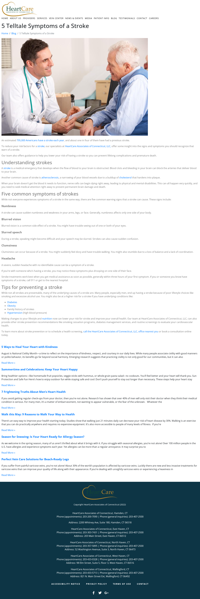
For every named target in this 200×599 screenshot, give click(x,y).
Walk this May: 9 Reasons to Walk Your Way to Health (38, 414)
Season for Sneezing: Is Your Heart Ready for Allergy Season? (42, 436)
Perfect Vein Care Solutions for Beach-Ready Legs (35, 459)
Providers (29, 18)
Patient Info (101, 18)
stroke (41, 146)
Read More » (8, 362)
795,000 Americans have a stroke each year (40, 140)
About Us (15, 18)
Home (4, 18)
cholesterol (125, 177)
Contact (142, 18)
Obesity (11, 305)
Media (88, 18)
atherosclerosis (50, 177)
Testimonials (127, 18)
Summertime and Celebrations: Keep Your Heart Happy (39, 369)
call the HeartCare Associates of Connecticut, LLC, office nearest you (120, 331)
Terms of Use (122, 583)
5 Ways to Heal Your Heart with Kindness (29, 347)
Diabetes (12, 302)
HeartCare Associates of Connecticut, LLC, (87, 146)
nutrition (47, 318)
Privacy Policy (96, 583)
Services (42, 18)
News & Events (74, 18)
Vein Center (56, 18)
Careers (154, 18)
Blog (114, 18)
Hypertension (14, 312)
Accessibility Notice (65, 583)
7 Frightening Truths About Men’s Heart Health (33, 392)
